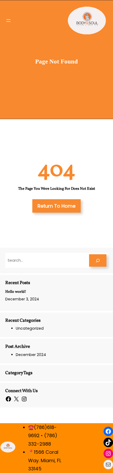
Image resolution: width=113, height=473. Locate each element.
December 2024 (31, 354)
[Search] (97, 260)
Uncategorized (30, 328)
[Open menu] (8, 20)
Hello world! (15, 291)
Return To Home (56, 206)
